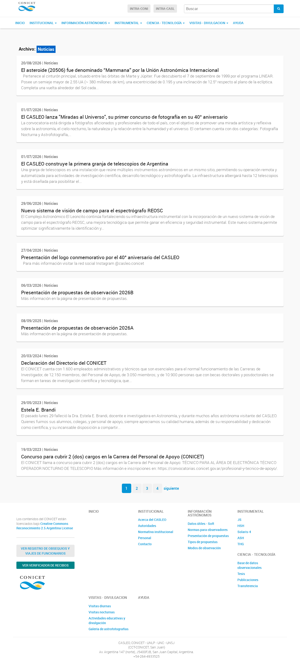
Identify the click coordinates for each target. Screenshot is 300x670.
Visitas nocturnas (102, 612)
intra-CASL (165, 8)
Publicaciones (247, 580)
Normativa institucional (155, 532)
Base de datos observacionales (249, 565)
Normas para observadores (208, 529)
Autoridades (147, 525)
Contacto (145, 544)
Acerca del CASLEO (152, 519)
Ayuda (238, 23)
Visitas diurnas (100, 606)
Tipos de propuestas (203, 542)
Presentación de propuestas (208, 536)
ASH (240, 538)
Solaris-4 (244, 532)
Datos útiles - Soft (201, 523)
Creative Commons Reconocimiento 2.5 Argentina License (44, 526)
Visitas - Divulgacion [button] (207, 23)
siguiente (171, 488)
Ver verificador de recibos (45, 565)
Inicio (20, 23)
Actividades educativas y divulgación (107, 620)
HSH (240, 525)
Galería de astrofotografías (108, 629)
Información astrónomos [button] (84, 23)
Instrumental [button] (127, 23)
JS (239, 519)
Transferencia (247, 586)
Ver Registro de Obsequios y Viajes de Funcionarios (45, 551)
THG (240, 544)
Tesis (241, 573)
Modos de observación (204, 548)
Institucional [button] (42, 23)
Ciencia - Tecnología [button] (164, 23)
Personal (144, 538)
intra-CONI (139, 8)
